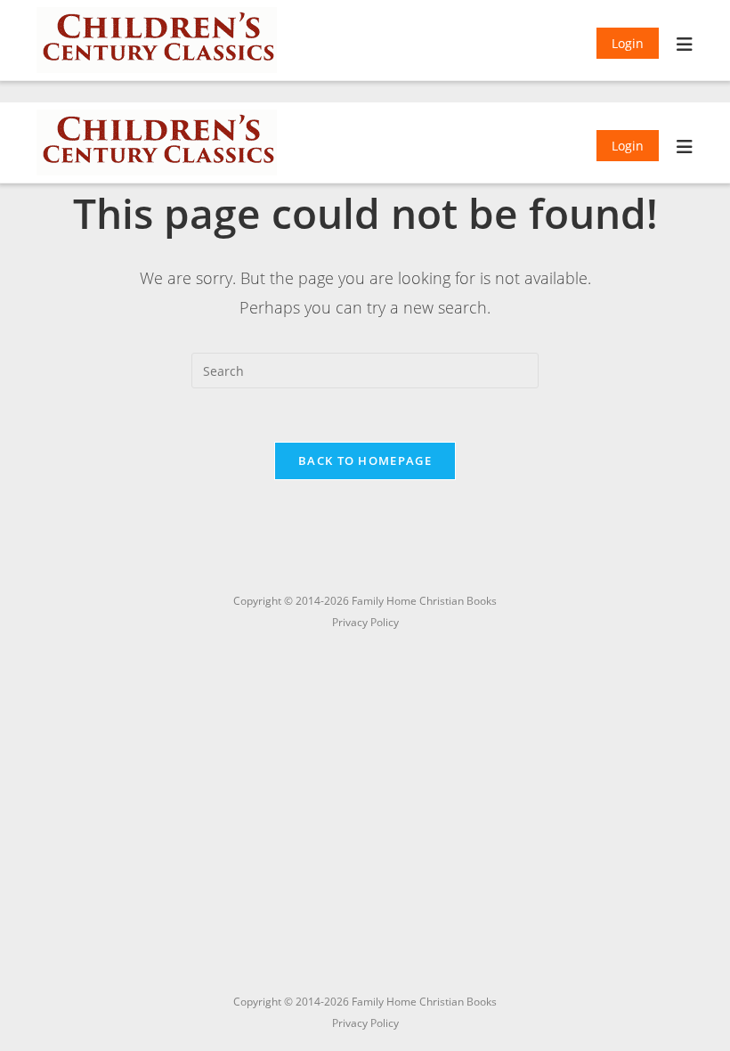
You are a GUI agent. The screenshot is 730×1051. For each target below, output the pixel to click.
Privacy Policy (365, 1023)
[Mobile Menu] (685, 46)
